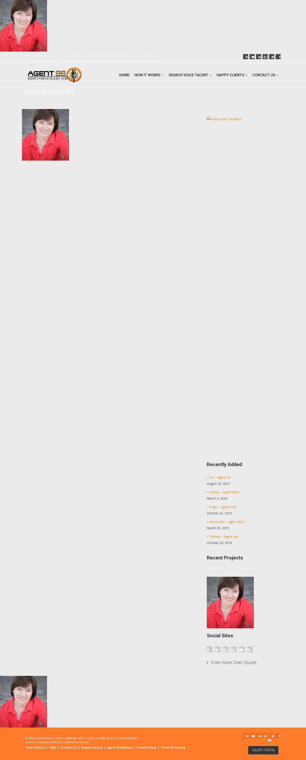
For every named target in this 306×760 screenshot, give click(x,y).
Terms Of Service (173, 747)
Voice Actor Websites (123, 738)
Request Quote (92, 747)
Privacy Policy (146, 747)
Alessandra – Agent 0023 (227, 522)
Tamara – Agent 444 (223, 536)
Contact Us (69, 747)
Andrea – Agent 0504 (224, 492)
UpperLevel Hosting (75, 742)
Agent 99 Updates (119, 747)
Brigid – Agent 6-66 (222, 507)
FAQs (52, 747)
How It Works (35, 747)
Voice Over (94, 738)
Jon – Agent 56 (219, 477)
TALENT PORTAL (263, 750)
